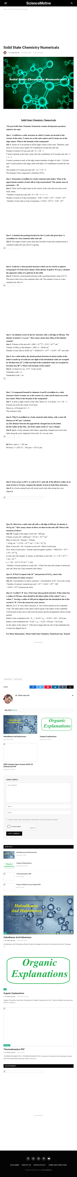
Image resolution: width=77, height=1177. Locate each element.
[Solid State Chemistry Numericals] (38, 108)
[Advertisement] (38, 27)
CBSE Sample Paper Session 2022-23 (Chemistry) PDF (18, 765)
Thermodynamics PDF (23, 874)
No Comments (39, 52)
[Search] (71, 3)
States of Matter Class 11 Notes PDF (28, 884)
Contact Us (26, 1165)
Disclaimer (14, 1165)
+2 (5, 933)
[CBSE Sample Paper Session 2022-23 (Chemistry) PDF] (20, 752)
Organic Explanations (48, 737)
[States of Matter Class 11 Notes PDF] (9, 887)
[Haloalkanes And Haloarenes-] (20, 724)
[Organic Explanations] (57, 724)
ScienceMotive (47, 1170)
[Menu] (5, 3)
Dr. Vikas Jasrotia (14, 52)
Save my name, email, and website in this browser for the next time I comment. (33, 819)
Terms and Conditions (57, 1165)
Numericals (8, 679)
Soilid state (18, 679)
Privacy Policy (40, 1165)
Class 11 (7, 1045)
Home (5, 9)
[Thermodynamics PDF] (9, 876)
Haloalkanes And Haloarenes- (15, 737)
